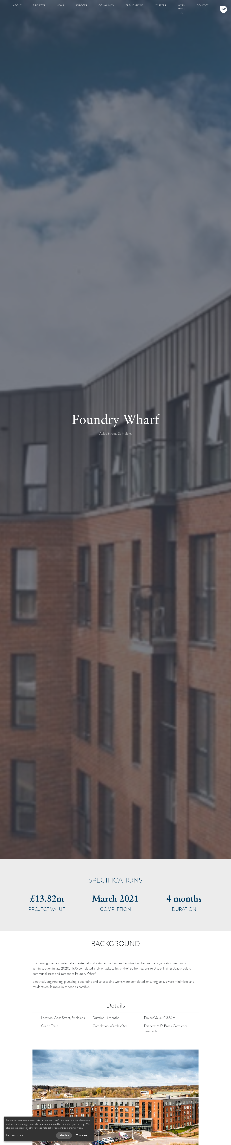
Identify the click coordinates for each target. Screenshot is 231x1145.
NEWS (60, 5)
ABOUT (17, 5)
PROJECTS (39, 5)
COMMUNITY (106, 5)
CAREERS (160, 5)
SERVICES (81, 5)
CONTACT (202, 5)
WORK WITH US (181, 9)
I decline (64, 1135)
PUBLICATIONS (134, 5)
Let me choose (14, 1135)
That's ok (81, 1135)
